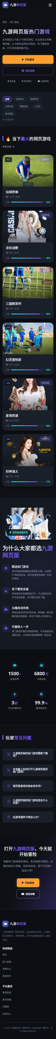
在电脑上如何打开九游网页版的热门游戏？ (30, 770)
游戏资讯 (6, 975)
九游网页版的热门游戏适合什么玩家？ (30, 801)
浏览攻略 (30, 70)
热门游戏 (6, 961)
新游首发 (6, 992)
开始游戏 (29, 59)
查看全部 (6, 146)
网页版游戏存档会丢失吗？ (28, 786)
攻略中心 (6, 968)
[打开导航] (50, 5)
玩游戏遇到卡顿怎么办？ (26, 817)
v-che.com (36, 1027)
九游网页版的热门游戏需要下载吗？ (30, 754)
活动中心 (6, 1013)
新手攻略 (6, 999)
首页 (4, 22)
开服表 (5, 1006)
